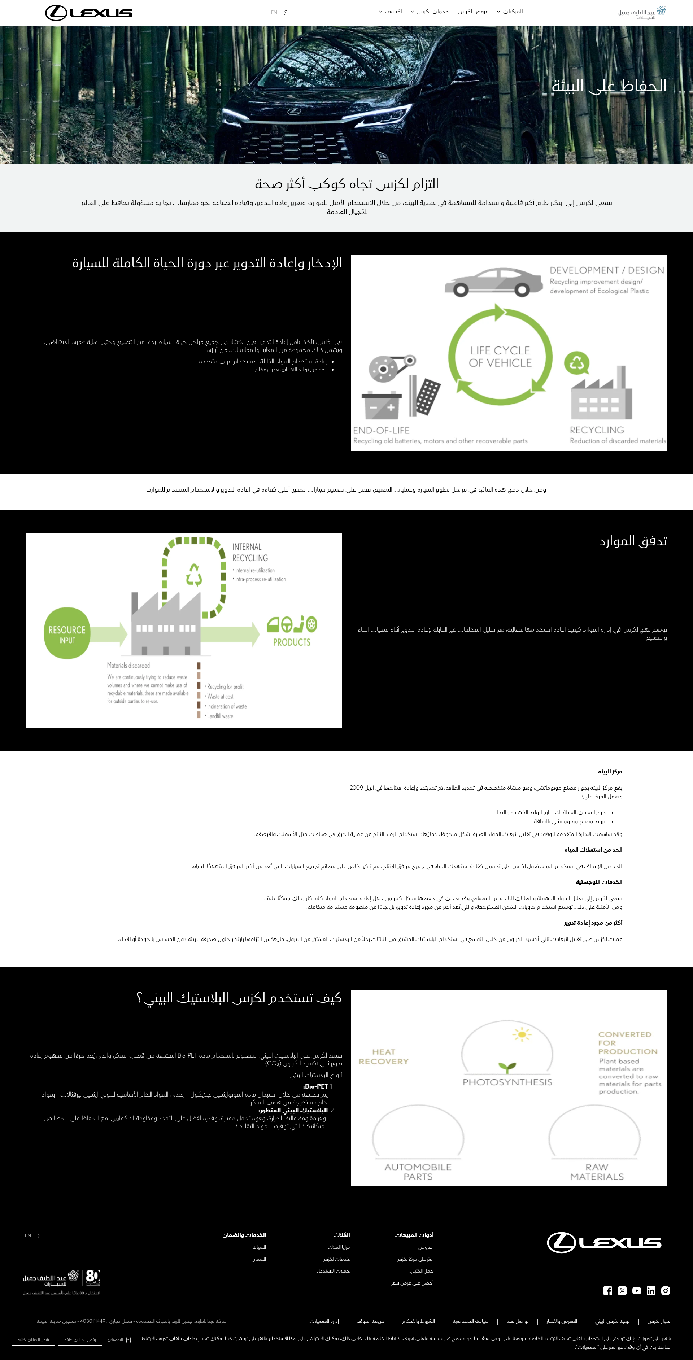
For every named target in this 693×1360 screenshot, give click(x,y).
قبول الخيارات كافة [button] (33, 1340)
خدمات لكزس (433, 11)
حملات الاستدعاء (333, 1271)
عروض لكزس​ (473, 11)
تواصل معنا (517, 1321)
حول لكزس (659, 1321)
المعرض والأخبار (561, 1321)
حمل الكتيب (421, 1271)
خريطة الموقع (370, 1321)
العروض (425, 1247)
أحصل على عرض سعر (412, 1283)
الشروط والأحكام (418, 1321)
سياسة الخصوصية (471, 1321)
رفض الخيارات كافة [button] (80, 1340)
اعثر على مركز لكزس (414, 1259)
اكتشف (393, 11)
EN (274, 12)
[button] (118, 1340)
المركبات (513, 11)
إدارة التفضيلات (324, 1321)
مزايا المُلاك (339, 1247)
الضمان (259, 1259)
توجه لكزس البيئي (612, 1321)
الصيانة (259, 1247)
